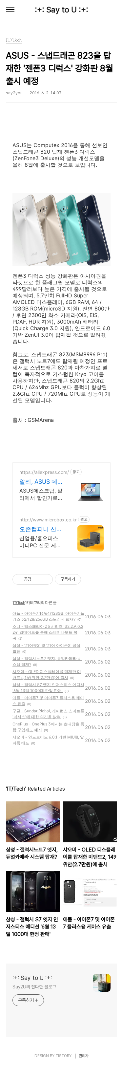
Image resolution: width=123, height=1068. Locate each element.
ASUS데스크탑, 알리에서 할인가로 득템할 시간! (41, 494)
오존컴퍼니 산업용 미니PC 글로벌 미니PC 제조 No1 (40, 529)
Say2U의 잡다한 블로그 (34, 986)
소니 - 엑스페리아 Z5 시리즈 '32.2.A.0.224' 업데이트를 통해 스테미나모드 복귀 (47, 632)
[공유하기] (37, 579)
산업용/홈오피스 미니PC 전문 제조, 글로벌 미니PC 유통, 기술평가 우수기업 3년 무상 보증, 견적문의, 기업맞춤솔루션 (41, 542)
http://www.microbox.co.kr (48, 519)
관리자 (84, 1056)
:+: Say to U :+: (61, 9)
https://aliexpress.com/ (44, 472)
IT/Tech (19, 602)
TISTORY (63, 1056)
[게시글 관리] (45, 579)
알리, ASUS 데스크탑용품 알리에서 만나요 (41, 482)
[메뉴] (10, 9)
